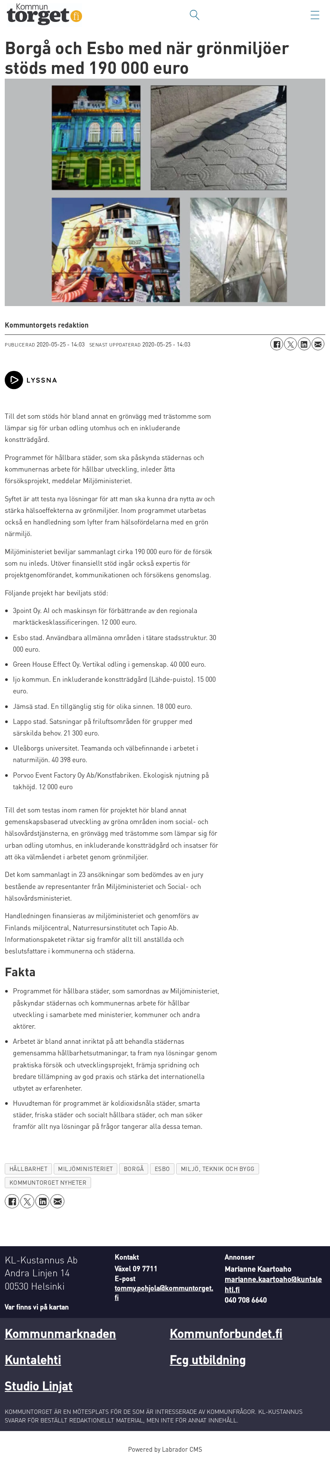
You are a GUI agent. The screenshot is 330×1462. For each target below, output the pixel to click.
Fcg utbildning (208, 1359)
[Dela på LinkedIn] (304, 343)
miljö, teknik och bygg (218, 1168)
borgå (134, 1168)
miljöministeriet (85, 1168)
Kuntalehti (33, 1359)
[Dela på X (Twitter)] (290, 343)
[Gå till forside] (44, 15)
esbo (162, 1168)
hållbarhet (28, 1168)
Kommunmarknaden (60, 1333)
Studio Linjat (39, 1385)
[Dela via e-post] (318, 343)
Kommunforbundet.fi (226, 1333)
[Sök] (195, 15)
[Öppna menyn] (315, 15)
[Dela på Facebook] (276, 343)
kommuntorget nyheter (48, 1182)
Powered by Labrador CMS (165, 1449)
